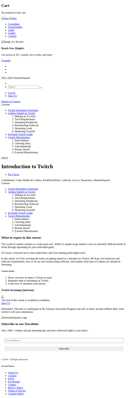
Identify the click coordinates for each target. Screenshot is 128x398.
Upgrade (5, 60)
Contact (12, 384)
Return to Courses (10, 101)
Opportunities (15, 27)
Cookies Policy (16, 393)
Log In (11, 92)
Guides (12, 33)
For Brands (14, 381)
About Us (13, 372)
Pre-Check (13, 174)
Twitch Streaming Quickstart (23, 110)
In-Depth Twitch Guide (20, 134)
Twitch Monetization (19, 137)
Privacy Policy (15, 387)
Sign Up (12, 95)
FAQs (11, 378)
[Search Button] (41, 87)
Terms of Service (17, 390)
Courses (12, 36)
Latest (11, 30)
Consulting (14, 24)
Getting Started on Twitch (21, 113)
